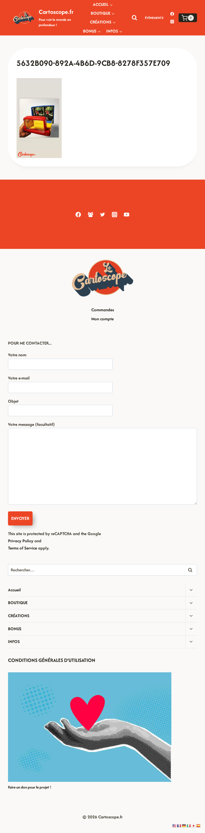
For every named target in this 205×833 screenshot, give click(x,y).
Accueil (14, 590)
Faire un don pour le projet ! (29, 787)
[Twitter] (102, 214)
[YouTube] (126, 214)
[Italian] (189, 825)
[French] (179, 825)
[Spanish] (198, 825)
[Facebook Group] (90, 214)
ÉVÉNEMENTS (154, 17)
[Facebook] (172, 14)
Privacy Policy (20, 541)
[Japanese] (193, 825)
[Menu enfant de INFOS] (114, 31)
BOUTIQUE (17, 603)
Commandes (102, 310)
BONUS (14, 629)
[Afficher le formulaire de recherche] (134, 18)
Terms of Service (22, 548)
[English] (174, 825)
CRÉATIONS (18, 616)
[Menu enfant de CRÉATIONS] (103, 22)
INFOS (14, 641)
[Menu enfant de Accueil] (103, 4)
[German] (184, 825)
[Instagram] (172, 21)
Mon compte (102, 319)
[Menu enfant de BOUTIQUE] (102, 13)
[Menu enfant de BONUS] (92, 31)
